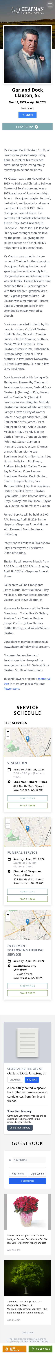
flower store (11, 688)
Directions (27, 798)
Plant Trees (27, 805)
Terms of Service (36, 1341)
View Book (15, 1079)
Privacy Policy (19, 1341)
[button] (27, 739)
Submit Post (27, 1180)
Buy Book (32, 1079)
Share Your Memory (20, 1127)
